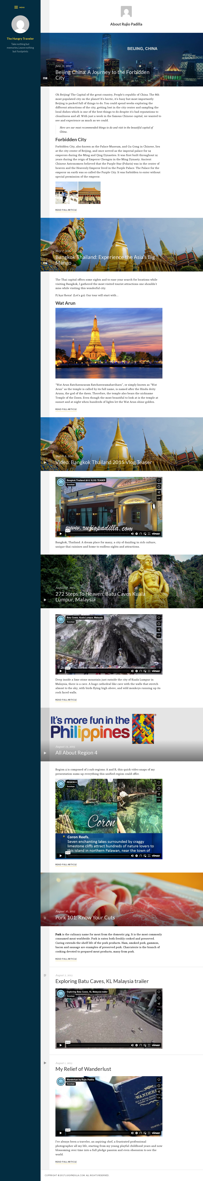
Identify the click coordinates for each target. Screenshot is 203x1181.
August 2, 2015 (64, 975)
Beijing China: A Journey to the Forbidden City (102, 75)
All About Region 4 (76, 752)
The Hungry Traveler (20, 38)
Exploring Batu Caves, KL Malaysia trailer (102, 981)
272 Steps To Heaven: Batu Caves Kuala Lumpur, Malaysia (100, 596)
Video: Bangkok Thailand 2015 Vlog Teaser (103, 462)
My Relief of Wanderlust (83, 1069)
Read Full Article (66, 210)
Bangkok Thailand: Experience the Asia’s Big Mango (105, 260)
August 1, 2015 (63, 1063)
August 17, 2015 (65, 587)
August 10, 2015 (65, 911)
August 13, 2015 (65, 746)
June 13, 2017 (63, 66)
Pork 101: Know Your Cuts (85, 917)
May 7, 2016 (63, 251)
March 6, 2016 (64, 456)
